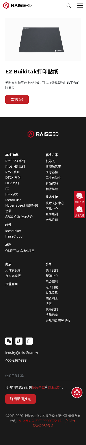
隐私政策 (55, 387)
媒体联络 (52, 293)
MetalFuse (13, 200)
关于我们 (52, 270)
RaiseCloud (13, 236)
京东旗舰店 (13, 276)
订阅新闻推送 (20, 399)
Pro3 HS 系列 (15, 167)
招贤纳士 (52, 298)
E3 (7, 189)
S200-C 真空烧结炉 (19, 217)
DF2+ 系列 (13, 178)
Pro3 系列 (12, 172)
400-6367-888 (16, 361)
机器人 (50, 161)
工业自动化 (53, 178)
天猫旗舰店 (13, 270)
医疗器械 (52, 172)
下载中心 (52, 209)
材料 (8, 245)
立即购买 (17, 99)
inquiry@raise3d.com (21, 353)
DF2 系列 (12, 183)
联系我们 (52, 309)
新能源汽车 (53, 167)
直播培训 (52, 214)
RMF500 (11, 194)
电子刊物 (52, 287)
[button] (80, 6)
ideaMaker (13, 231)
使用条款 (38, 387)
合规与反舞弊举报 (58, 320)
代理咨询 (11, 284)
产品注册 (52, 220)
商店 (8, 264)
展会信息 (52, 281)
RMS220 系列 (15, 161)
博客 (49, 304)
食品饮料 (52, 183)
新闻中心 (52, 276)
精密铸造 (52, 189)
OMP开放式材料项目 (20, 251)
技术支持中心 (55, 203)
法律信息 (52, 315)
